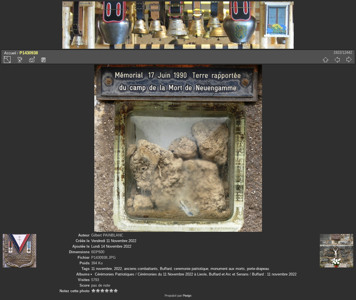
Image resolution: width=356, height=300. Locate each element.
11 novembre (101, 269)
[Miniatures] (325, 59)
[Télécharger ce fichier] (43, 59)
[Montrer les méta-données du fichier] (32, 59)
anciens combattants (141, 269)
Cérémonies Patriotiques (114, 274)
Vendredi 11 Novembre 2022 (113, 241)
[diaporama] (20, 59)
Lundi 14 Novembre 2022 (111, 246)
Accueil (10, 53)
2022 (118, 269)
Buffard (166, 269)
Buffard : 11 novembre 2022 (274, 274)
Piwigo (187, 295)
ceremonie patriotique (191, 269)
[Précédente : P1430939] (337, 59)
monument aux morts (228, 269)
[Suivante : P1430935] (349, 59)
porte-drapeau (258, 269)
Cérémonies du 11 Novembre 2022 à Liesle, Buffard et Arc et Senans (193, 274)
